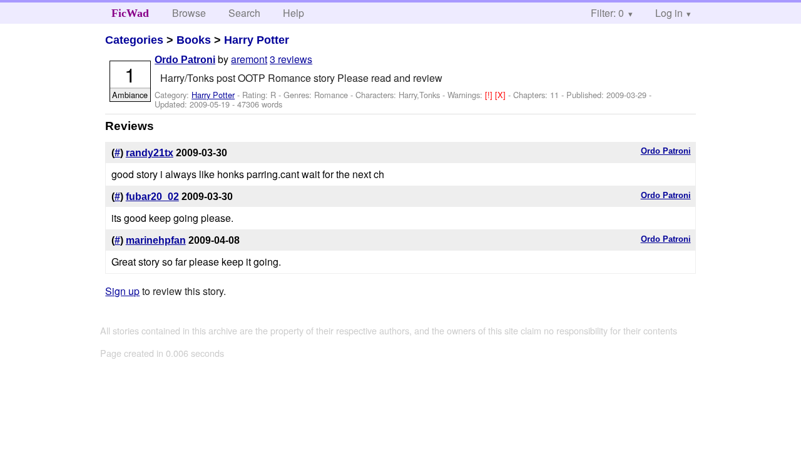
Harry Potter (256, 40)
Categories (134, 40)
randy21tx (149, 153)
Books (193, 40)
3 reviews (291, 59)
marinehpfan (156, 240)
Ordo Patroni (185, 59)
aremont (249, 59)
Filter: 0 (607, 13)
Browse (189, 13)
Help (293, 13)
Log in (669, 13)
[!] (490, 95)
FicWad (130, 13)
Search (244, 13)
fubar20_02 (152, 196)
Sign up (122, 291)
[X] (501, 95)
